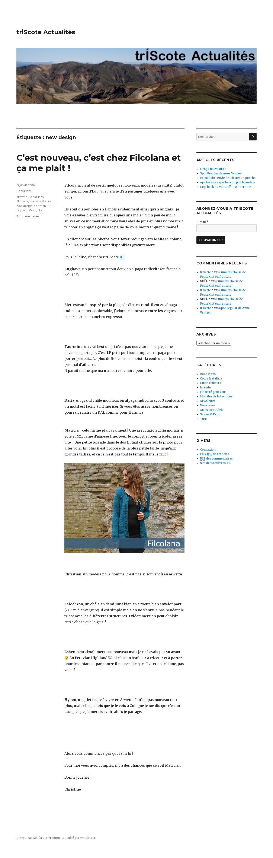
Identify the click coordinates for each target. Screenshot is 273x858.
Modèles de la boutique (216, 396)
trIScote (205, 272)
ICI (122, 257)
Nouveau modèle (212, 410)
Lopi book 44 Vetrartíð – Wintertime (225, 187)
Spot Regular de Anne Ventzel (221, 173)
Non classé (207, 405)
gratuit (33, 201)
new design (24, 205)
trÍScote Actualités (45, 32)
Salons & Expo (210, 414)
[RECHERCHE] (253, 136)
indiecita (46, 201)
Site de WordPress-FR (215, 463)
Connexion (207, 449)
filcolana (22, 201)
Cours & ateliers (211, 378)
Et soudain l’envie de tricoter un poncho (228, 178)
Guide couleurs (210, 383)
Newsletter (207, 401)
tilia (40, 210)
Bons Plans (23, 191)
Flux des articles (214, 454)
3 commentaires (27, 216)
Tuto (203, 419)
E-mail (202, 222)
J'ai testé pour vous (213, 392)
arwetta (21, 196)
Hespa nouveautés (213, 169)
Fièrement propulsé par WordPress (71, 838)
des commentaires (216, 458)
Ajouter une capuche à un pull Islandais (227, 182)
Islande (205, 387)
